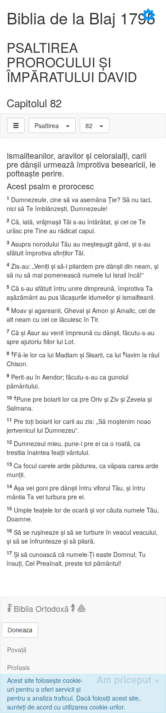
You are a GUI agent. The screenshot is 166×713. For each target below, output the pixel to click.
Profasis (18, 667)
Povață (17, 649)
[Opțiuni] (16, 125)
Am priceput (128, 679)
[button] (52, 125)
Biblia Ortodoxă (41, 608)
